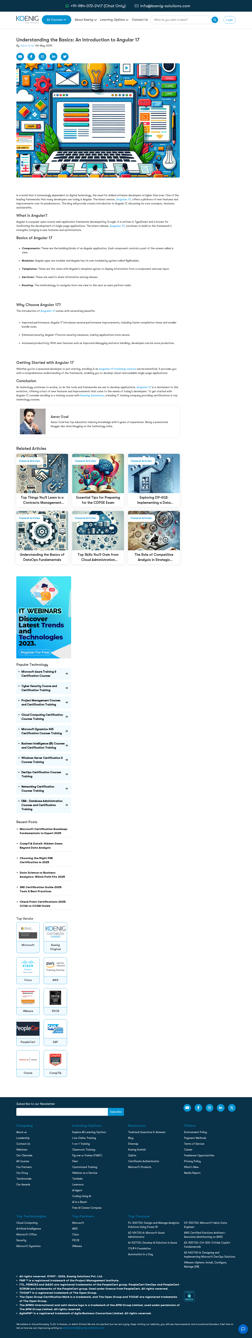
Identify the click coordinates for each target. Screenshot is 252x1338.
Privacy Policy (192, 1161)
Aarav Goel (27, 45)
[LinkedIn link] (53, 57)
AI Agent (77, 1190)
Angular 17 (123, 199)
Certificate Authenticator (143, 1161)
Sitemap (133, 1143)
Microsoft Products (139, 1167)
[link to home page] (27, 19)
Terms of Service (194, 1143)
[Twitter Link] (65, 57)
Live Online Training (84, 1138)
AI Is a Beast (79, 1202)
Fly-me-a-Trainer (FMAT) (87, 1155)
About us (21, 1132)
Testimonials (24, 1178)
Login (229, 19)
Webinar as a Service (84, 1172)
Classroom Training (83, 1149)
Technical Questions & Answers (146, 1132)
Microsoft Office (26, 1234)
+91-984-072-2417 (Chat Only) (98, 5)
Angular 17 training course (117, 369)
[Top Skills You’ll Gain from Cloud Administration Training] (98, 530)
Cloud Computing (27, 1222)
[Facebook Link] (31, 57)
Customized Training (84, 1167)
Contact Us (140, 19)
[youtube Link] (20, 57)
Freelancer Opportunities (199, 1155)
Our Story (22, 1172)
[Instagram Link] (42, 57)
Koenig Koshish (137, 1149)
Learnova (77, 1184)
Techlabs (77, 1178)
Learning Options (113, 19)
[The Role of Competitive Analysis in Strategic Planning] (154, 530)
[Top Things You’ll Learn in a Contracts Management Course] (42, 473)
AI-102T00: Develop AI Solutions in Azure (152, 1242)
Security (21, 1240)
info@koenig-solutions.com (165, 5)
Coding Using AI (81, 1196)
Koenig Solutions (92, 395)
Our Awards (23, 1184)
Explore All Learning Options (89, 1132)
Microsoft (78, 1222)
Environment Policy (195, 1132)
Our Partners (24, 1167)
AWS (75, 1228)
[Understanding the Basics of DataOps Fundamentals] (42, 530)
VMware (77, 1246)
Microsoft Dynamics (28, 1246)
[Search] (215, 20)
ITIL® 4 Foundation (139, 1248)
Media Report (192, 1172)
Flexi (75, 1161)
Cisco (75, 1234)
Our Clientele (24, 1155)
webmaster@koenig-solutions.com (84, 1327)
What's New (191, 1167)
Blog (130, 1138)
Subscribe (116, 1111)
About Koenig (84, 19)
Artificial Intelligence (28, 1228)
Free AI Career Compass (87, 1207)
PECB (75, 1240)
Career (188, 1149)
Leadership (23, 1138)
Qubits (132, 1155)
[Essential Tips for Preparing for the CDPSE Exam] (98, 473)
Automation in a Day (140, 1254)
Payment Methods (195, 1138)
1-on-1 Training (81, 1143)
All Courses (54, 19)
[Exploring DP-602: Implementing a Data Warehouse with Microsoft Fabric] (154, 473)
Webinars (21, 1149)
